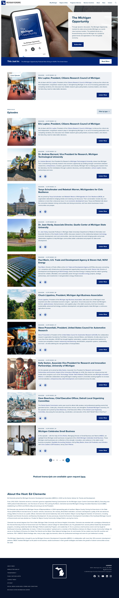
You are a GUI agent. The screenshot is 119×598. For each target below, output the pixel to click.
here (83, 476)
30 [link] (63, 460)
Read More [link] (106, 61)
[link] (11, 3)
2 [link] (53, 460)
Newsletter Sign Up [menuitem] (13, 569)
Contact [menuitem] (110, 2)
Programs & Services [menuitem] (75, 2)
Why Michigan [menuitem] (53, 2)
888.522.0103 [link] (108, 569)
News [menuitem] (103, 2)
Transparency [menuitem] (11, 573)
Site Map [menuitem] (10, 583)
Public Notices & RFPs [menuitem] (14, 576)
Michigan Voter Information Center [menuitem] (18, 589)
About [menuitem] (98, 2)
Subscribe (78, 45)
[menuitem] (116, 3)
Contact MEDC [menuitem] (11, 579)
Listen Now (103, 95)
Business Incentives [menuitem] (89, 2)
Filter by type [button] (103, 111)
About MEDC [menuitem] (11, 566)
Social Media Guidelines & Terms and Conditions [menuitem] (22, 586)
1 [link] (50, 460)
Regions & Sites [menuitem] (64, 2)
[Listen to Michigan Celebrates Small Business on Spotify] (45, 451)
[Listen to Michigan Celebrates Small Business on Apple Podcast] (40, 451)
